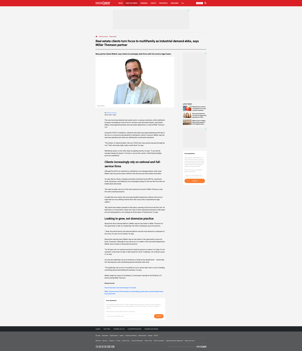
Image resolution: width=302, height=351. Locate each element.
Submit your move (190, 340)
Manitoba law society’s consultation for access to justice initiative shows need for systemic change (199, 108)
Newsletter (105, 335)
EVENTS (153, 3)
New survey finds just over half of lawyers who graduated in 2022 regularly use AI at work (199, 115)
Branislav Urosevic (111, 112)
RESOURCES (163, 3)
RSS (155, 335)
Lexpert (98, 329)
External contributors (131, 335)
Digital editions (114, 335)
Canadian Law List (119, 329)
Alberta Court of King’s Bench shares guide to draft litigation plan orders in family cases (198, 122)
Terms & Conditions (159, 340)
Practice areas (103, 36)
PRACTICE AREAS (131, 3)
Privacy (118, 340)
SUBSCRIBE (174, 3)
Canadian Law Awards (151, 329)
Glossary (98, 335)
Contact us (112, 340)
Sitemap (150, 335)
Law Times (106, 329)
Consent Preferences (137, 340)
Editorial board (142, 335)
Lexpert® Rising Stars (134, 329)
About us (104, 340)
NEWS (120, 3)
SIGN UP (158, 316)
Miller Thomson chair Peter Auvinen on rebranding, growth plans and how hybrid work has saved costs (134, 292)
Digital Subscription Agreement (174, 340)
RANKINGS (144, 3)
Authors (122, 335)
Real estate (112, 36)
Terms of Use (148, 340)
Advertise (98, 340)
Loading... (199, 3)
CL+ (182, 3)
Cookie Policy (126, 340)
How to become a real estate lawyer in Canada (120, 288)
